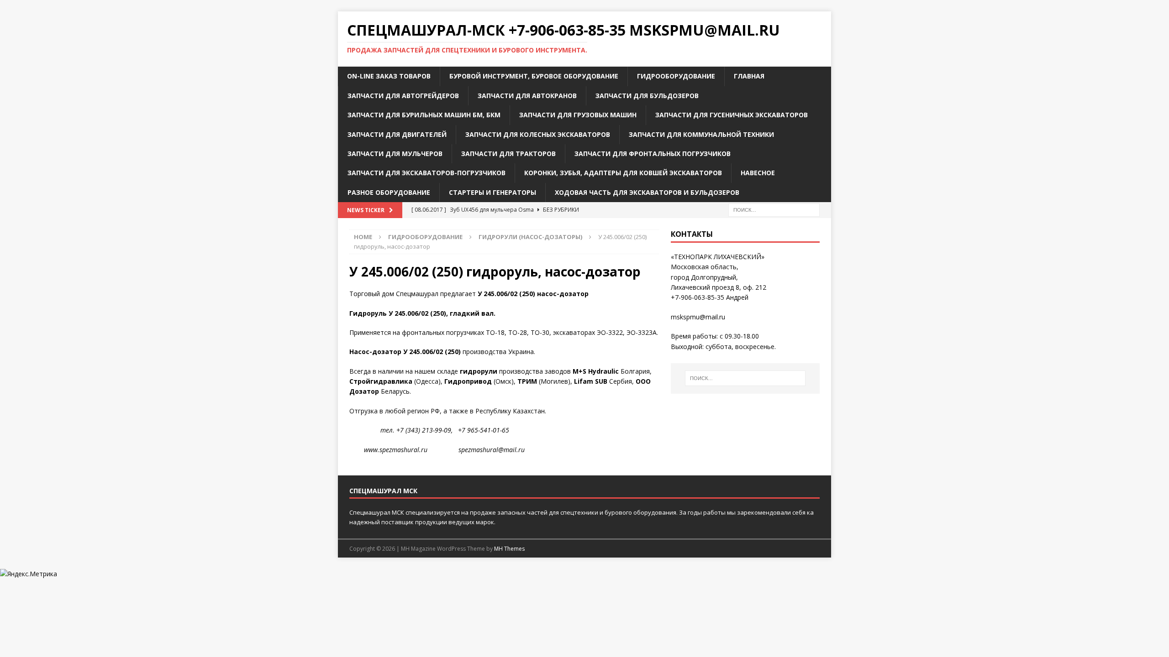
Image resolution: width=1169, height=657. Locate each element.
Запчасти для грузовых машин (578, 114)
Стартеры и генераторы (492, 192)
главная (749, 76)
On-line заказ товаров (389, 76)
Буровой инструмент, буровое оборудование (533, 76)
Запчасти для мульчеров (395, 153)
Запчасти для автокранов (527, 95)
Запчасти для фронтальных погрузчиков (652, 153)
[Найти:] (774, 209)
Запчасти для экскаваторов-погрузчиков (427, 172)
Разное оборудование (389, 192)
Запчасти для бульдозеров (647, 95)
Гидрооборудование (676, 76)
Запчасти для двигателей (397, 134)
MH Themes (509, 549)
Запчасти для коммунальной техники (701, 134)
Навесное (758, 172)
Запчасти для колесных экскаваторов (537, 134)
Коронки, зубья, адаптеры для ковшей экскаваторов (623, 172)
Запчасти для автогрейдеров (403, 95)
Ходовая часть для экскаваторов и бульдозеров (647, 192)
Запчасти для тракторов (508, 153)
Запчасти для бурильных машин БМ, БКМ (424, 114)
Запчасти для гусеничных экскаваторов (731, 114)
